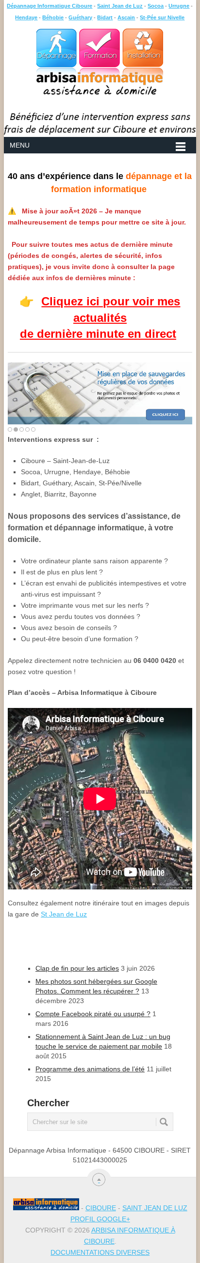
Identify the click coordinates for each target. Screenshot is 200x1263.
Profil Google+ (100, 1219)
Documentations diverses (100, 1252)
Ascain (126, 17)
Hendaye (26, 17)
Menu (20, 145)
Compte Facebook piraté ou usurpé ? (92, 1014)
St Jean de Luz (64, 914)
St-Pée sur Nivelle (162, 17)
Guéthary (80, 17)
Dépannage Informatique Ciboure (49, 6)
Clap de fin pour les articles (77, 968)
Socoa (156, 6)
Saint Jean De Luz (154, 1208)
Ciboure (100, 1208)
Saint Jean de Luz (120, 6)
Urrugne (178, 6)
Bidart (105, 17)
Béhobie (53, 17)
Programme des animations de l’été (90, 1069)
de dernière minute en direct (98, 333)
